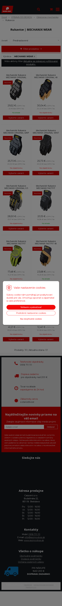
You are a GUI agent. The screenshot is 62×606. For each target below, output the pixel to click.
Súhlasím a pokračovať (31, 307)
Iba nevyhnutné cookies (31, 319)
